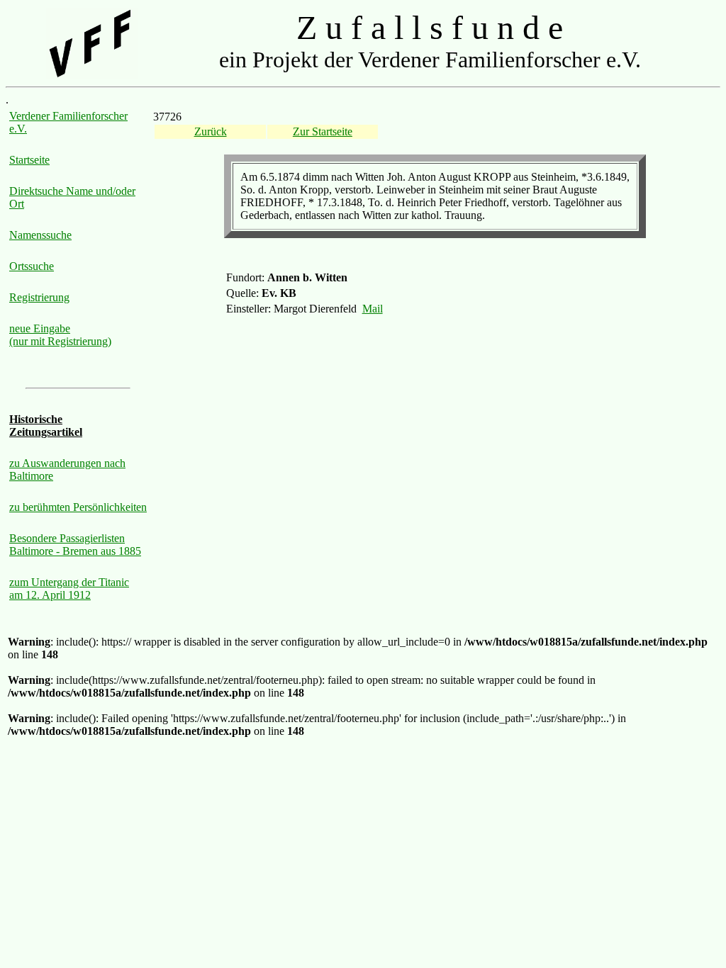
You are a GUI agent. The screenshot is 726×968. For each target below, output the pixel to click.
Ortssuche (31, 266)
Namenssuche (40, 235)
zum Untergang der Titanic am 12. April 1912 (69, 588)
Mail (372, 309)
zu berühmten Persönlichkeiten (78, 507)
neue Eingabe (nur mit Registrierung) (60, 334)
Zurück (210, 131)
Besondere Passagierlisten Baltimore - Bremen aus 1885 (75, 544)
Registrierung (39, 297)
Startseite (29, 160)
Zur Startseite (322, 131)
